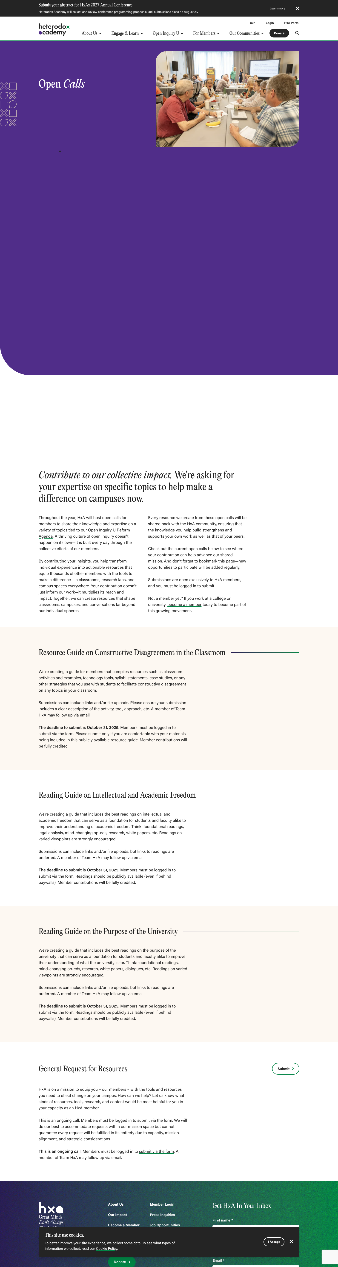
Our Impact (117, 1214)
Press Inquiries (162, 1214)
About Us (89, 33)
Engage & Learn (125, 33)
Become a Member (124, 1225)
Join (252, 23)
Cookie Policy (106, 1248)
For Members (204, 33)
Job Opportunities (165, 1225)
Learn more (277, 8)
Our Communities (244, 33)
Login (270, 23)
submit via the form (156, 1151)
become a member (184, 604)
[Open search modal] (297, 33)
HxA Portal (291, 23)
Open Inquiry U (166, 33)
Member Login (162, 1204)
